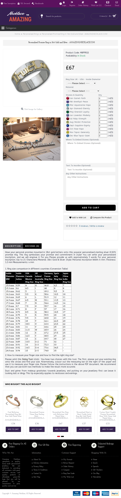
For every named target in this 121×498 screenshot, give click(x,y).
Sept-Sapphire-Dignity (80, 125)
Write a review (97, 226)
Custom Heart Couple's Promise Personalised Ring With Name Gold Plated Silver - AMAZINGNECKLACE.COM (108, 416)
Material (69, 87)
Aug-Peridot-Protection (80, 122)
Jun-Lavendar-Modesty (80, 115)
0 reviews (83, 226)
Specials (96, 466)
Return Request (68, 463)
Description (13, 246)
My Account (67, 459)
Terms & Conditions (40, 470)
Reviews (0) (32, 246)
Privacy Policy (38, 466)
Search (95, 463)
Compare (66, 470)
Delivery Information (40, 463)
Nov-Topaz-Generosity (80, 132)
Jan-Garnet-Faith (78, 98)
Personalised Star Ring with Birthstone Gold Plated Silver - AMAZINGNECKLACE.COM (61, 415)
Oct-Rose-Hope (77, 129)
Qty (100, 95)
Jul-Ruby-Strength (78, 119)
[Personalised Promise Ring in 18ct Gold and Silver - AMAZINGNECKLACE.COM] (31, 77)
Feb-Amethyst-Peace (79, 102)
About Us (37, 459)
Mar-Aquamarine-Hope (80, 105)
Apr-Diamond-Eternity (80, 108)
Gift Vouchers (98, 470)
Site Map (36, 477)
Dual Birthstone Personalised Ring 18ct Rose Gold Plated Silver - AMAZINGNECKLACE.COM (14, 416)
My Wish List (68, 477)
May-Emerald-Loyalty (79, 112)
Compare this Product (102, 218)
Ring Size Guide (69, 473)
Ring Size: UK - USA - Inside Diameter (83, 79)
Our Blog (96, 473)
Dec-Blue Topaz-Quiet (80, 136)
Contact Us (37, 473)
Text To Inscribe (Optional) (78, 165)
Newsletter (97, 477)
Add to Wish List (79, 218)
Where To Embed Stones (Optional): (82, 140)
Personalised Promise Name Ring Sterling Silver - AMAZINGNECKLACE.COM (37, 415)
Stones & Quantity (74, 95)
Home (95, 459)
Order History (68, 466)
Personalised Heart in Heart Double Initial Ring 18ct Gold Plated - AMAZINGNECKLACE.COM (85, 415)
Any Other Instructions (76, 174)
